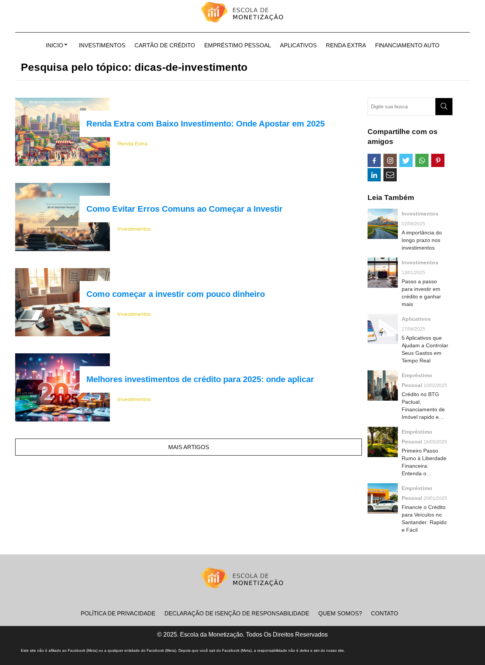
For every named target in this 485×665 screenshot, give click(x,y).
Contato (384, 613)
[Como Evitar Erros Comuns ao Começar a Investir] (62, 217)
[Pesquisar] (443, 106)
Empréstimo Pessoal (237, 45)
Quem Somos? (340, 613)
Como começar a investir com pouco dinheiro (175, 294)
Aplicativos (298, 45)
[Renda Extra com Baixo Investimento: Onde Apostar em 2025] (62, 132)
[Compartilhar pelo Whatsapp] (422, 160)
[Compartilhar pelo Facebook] (374, 160)
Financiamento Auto (407, 45)
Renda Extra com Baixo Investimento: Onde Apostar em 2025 (205, 123)
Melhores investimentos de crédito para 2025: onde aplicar (200, 379)
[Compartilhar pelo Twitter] (406, 160)
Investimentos (102, 45)
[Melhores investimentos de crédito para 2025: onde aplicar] (62, 387)
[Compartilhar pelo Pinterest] (437, 160)
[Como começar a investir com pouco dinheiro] (62, 302)
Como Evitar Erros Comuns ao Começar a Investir (184, 209)
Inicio (54, 45)
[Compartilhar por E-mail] (390, 174)
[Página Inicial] (242, 13)
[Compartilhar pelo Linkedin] (374, 174)
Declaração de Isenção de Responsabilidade (236, 613)
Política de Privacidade (118, 613)
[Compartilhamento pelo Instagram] (390, 160)
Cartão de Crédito (165, 45)
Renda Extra (346, 45)
